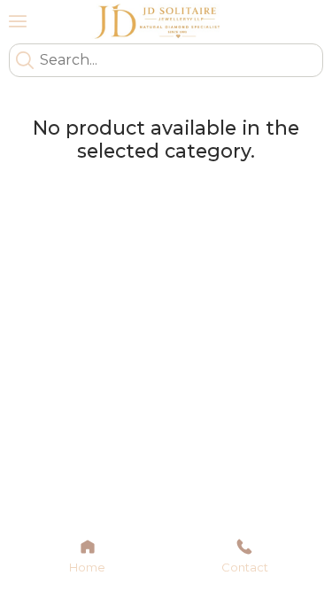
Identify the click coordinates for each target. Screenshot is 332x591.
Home (87, 567)
